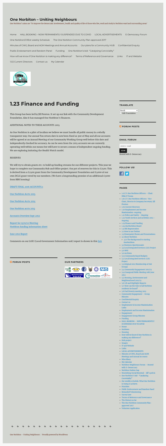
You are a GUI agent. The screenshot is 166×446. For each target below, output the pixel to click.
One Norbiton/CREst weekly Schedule (30, 40)
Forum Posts (21, 262)
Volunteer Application (131, 408)
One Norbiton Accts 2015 (22, 194)
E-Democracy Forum (136, 34)
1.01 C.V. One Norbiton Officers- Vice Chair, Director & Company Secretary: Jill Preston (138, 201)
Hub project (126, 340)
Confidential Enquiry (129, 45)
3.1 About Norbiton (129, 237)
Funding (60, 51)
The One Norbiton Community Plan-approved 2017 (79, 40)
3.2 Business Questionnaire (133, 245)
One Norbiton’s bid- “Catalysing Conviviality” (91, 51)
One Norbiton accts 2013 (22, 208)
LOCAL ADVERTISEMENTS (108, 34)
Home (13, 34)
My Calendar (57, 62)
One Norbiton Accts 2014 (22, 201)
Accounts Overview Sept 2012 (25, 215)
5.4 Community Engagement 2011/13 (137, 269)
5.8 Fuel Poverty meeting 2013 (134, 291)
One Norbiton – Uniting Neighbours (43, 19)
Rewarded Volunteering (131, 392)
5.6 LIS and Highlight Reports (134, 283)
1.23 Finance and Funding (132, 223)
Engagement (127, 313)
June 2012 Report (18, 234)
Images (125, 343)
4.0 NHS (125, 250)
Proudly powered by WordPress (55, 435)
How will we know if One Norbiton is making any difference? (41, 56)
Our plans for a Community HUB (98, 45)
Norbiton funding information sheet (28, 226)
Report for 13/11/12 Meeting (24, 223)
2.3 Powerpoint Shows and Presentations (138, 234)
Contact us (41, 62)
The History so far (129, 400)
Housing (125, 332)
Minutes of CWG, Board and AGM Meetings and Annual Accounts (43, 45)
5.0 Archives (127, 253)
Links (120, 56)
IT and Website (134, 56)
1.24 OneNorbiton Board (131, 226)
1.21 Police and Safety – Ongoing (135, 215)
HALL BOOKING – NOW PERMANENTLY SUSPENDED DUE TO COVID (55, 34)
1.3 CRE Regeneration (130, 229)
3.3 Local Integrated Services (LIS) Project (139, 248)
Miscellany (126, 359)
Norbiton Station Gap (130, 370)
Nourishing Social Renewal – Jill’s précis (138, 373)
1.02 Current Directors (21, 62)
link (100, 241)
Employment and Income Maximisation (138, 310)
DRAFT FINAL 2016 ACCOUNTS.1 (26, 186)
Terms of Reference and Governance (94, 56)
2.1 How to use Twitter (131, 231)
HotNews (125, 329)
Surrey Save (126, 395)
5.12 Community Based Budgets (134, 256)
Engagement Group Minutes (133, 316)
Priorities (125, 386)
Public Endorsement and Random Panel (31, 51)
